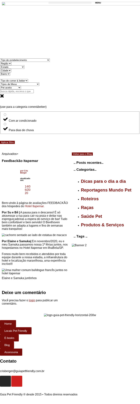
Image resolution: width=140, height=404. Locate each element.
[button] (70, 3)
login (32, 300)
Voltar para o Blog (82, 154)
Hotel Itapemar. (34, 206)
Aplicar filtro (7, 142)
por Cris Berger (24, 172)
